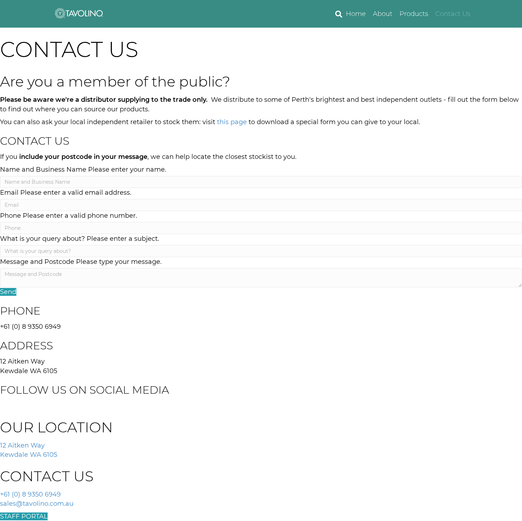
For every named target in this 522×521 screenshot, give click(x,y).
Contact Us (453, 14)
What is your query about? (42, 239)
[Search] (337, 14)
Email (9, 192)
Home (356, 14)
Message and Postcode (37, 262)
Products (413, 14)
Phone (10, 216)
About (382, 14)
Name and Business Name (43, 169)
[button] (8, 292)
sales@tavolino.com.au (37, 504)
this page (232, 122)
